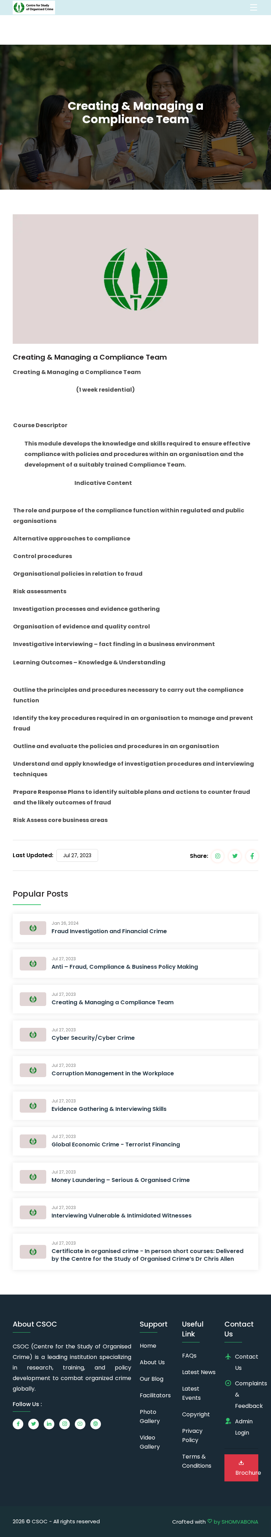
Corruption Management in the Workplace (113, 1073)
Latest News (199, 1372)
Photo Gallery (150, 1416)
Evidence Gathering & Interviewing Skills (109, 1109)
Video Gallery (150, 1442)
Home (148, 1346)
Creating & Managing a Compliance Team (113, 1002)
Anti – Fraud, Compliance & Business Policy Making (125, 967)
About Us (152, 1362)
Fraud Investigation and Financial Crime (109, 931)
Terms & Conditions (196, 1461)
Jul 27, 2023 (77, 855)
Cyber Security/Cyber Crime (93, 1038)
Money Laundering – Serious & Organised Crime (121, 1180)
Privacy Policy (192, 1435)
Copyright (196, 1414)
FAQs (189, 1356)
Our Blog (151, 1379)
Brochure (246, 1473)
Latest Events (191, 1393)
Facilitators (155, 1395)
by (235, 1521)
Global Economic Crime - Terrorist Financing (116, 1144)
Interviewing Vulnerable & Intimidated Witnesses (122, 1216)
